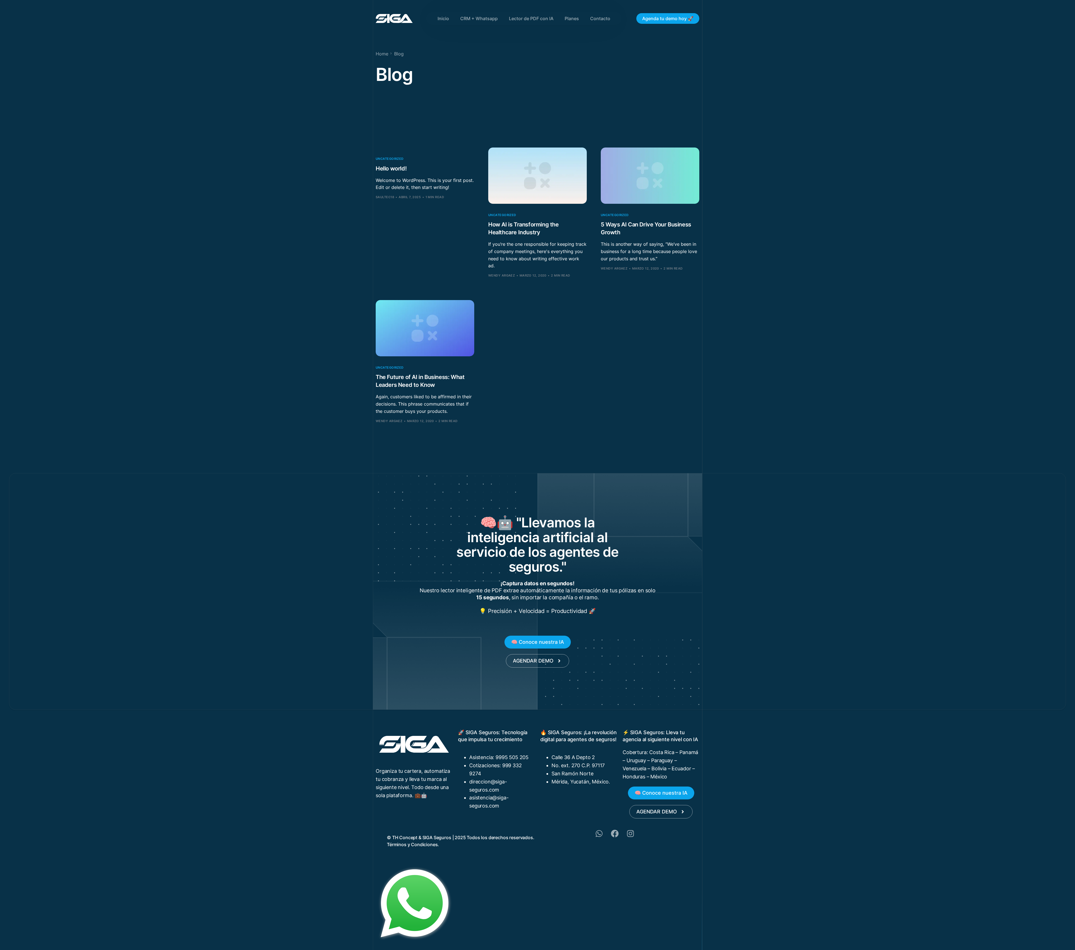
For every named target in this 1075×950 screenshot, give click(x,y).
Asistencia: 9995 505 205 (499, 757)
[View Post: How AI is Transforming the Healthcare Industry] (537, 176)
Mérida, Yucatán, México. (580, 782)
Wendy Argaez (501, 275)
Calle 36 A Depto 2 (573, 757)
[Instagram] (630, 833)
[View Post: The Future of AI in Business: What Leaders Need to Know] (425, 328)
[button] (537, 642)
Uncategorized (390, 158)
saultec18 (385, 197)
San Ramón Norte (572, 773)
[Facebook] (615, 833)
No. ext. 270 (566, 765)
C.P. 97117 (593, 765)
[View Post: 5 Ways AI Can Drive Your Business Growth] (650, 176)
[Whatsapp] (599, 833)
